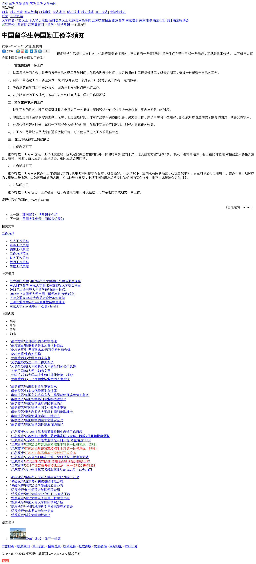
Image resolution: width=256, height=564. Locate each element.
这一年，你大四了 (41, 362)
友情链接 (100, 546)
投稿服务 (69, 546)
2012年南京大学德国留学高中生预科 (55, 281)
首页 (5, 3)
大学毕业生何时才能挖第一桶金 (50, 375)
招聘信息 (54, 546)
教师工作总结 (19, 262)
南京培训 (132, 20)
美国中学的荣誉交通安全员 (44, 420)
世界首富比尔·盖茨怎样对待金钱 (48, 349)
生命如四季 (33, 354)
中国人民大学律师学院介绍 (44, 502)
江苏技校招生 (101, 20)
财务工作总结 (19, 258)
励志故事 (30, 12)
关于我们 (38, 546)
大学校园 (50, 3)
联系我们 (23, 546)
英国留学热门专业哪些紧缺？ (45, 399)
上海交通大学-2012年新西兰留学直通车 (37, 302)
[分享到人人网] (31, 51)
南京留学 (118, 20)
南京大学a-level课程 (23, 306)
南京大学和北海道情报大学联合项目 (55, 285)
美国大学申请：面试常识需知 (43, 218)
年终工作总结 (19, 245)
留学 (26, 3)
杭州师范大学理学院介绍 (42, 489)
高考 (12, 3)
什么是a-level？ (48, 306)
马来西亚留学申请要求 (41, 386)
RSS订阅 (131, 546)
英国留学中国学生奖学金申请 (45, 407)
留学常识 (63, 24)
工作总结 (16, 16)
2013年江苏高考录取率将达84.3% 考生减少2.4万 (58, 469)
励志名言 (59, 12)
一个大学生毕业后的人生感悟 (49, 379)
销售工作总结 (19, 249)
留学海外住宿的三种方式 (42, 416)
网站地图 (115, 546)
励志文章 (16, 12)
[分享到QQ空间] (18, 51)
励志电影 (45, 12)
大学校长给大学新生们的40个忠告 (52, 366)
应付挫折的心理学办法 (41, 341)
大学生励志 (118, 12)
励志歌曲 (73, 12)
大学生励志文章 (39, 370)
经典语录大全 (58, 20)
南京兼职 (145, 20)
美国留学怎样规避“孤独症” (44, 424)
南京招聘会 (181, 20)
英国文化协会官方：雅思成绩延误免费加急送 (57, 395)
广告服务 (8, 546)
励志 (5, 12)
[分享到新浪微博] (22, 51)
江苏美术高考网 (80, 20)
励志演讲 (87, 12)
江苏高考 (17, 432)
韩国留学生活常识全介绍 (40, 214)
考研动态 (17, 477)
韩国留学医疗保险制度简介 (44, 403)
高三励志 (101, 12)
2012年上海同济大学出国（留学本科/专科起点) (42, 293)
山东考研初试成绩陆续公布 (44, 481)
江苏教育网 (36, 24)
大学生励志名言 (39, 358)
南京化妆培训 (162, 20)
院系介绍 (17, 489)
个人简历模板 (38, 20)
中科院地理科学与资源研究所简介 (49, 506)
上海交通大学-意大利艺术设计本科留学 (37, 298)
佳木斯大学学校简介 (39, 510)
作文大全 (21, 20)
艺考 (33, 3)
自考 (40, 3)
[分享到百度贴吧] (35, 51)
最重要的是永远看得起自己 (44, 345)
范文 (5, 16)
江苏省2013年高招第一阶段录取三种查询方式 (57, 457)
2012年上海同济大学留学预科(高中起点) (38, 289)
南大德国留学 (19, 281)
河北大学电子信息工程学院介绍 (47, 498)
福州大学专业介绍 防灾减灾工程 (47, 494)
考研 (19, 3)
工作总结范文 (19, 253)
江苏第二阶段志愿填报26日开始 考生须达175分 (58, 440)
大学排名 (8, 20)
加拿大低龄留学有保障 (41, 390)
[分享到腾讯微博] (26, 51)
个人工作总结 (19, 241)
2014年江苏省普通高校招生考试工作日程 (53, 432)
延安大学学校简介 (37, 515)
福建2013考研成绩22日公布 (44, 485)
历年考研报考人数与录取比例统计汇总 (52, 477)
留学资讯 (17, 386)
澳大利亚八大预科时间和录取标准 (49, 411)
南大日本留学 (19, 285)
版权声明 (85, 546)
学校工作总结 (19, 266)
